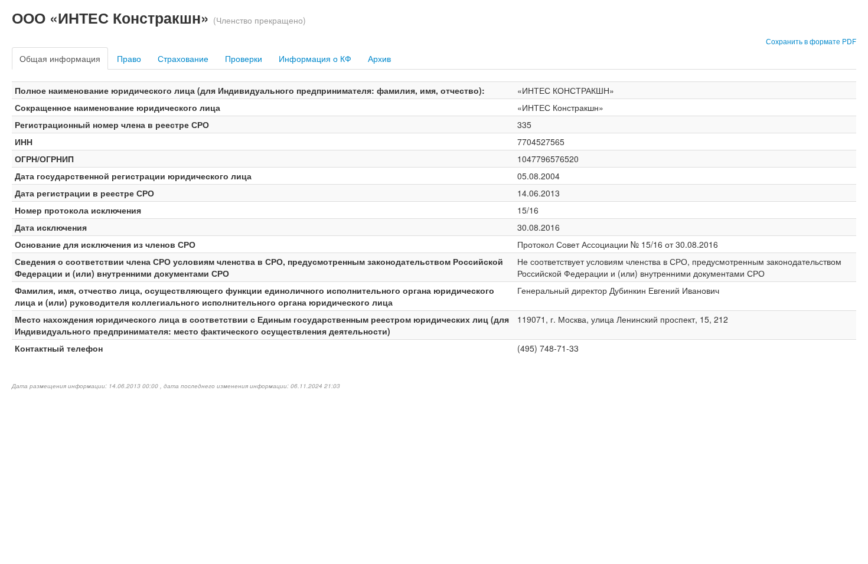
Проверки (243, 58)
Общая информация (59, 58)
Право (129, 58)
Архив (379, 58)
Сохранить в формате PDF (811, 41)
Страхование (183, 58)
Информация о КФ (315, 58)
